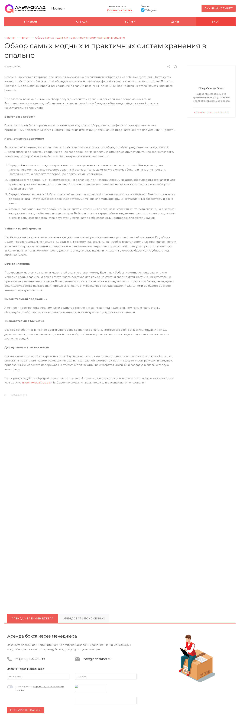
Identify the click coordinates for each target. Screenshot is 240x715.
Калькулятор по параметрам (211, 112)
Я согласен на (40, 688)
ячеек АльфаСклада (36, 382)
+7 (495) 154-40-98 (29, 659)
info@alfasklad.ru (97, 659)
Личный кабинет (218, 8)
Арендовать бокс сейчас (84, 618)
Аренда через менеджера (32, 618)
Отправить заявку (25, 710)
